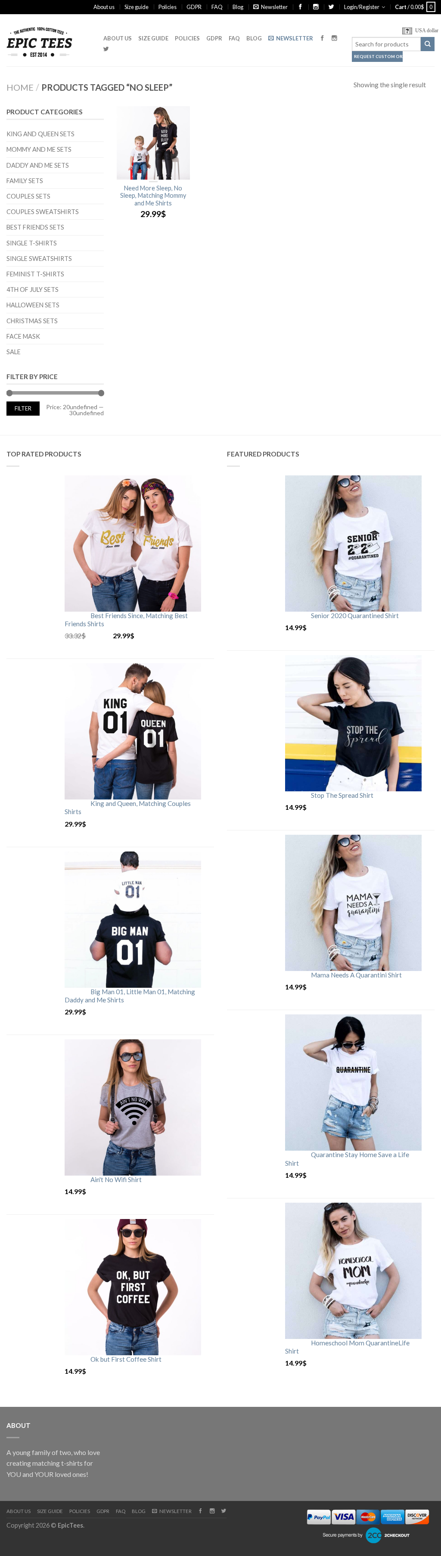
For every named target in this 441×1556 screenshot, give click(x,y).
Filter (23, 408)
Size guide (136, 6)
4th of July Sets (32, 289)
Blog (238, 6)
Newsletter (274, 6)
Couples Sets (28, 196)
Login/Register (361, 6)
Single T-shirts (31, 243)
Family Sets (24, 180)
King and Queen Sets (40, 134)
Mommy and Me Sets (38, 149)
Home (20, 87)
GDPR (194, 6)
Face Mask (23, 336)
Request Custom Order (378, 56)
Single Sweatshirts (39, 258)
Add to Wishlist (179, 116)
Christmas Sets (32, 321)
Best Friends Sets (35, 227)
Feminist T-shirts (35, 274)
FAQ (217, 6)
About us (104, 6)
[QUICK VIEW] (153, 143)
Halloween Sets (32, 305)
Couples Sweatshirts (42, 211)
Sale (13, 351)
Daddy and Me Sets (37, 165)
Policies (167, 6)
